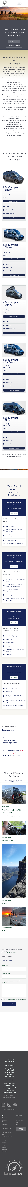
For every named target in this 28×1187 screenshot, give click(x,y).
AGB (17, 1124)
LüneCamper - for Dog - (6, 1133)
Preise (3, 1145)
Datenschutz (19, 1120)
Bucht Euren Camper (5, 1141)
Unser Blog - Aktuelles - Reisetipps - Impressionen (5, 1150)
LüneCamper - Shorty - (5, 1121)
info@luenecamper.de (9, 1097)
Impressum (19, 1117)
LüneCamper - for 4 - (6, 1129)
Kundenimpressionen (7, 837)
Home (19, 3)
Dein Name (5, 965)
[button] (24, 3)
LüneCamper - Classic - (5, 1125)
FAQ (17, 1122)
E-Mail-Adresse (6, 973)
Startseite (4, 1117)
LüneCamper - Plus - (7, 1137)
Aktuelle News (5, 806)
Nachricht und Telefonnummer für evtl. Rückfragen (12, 982)
